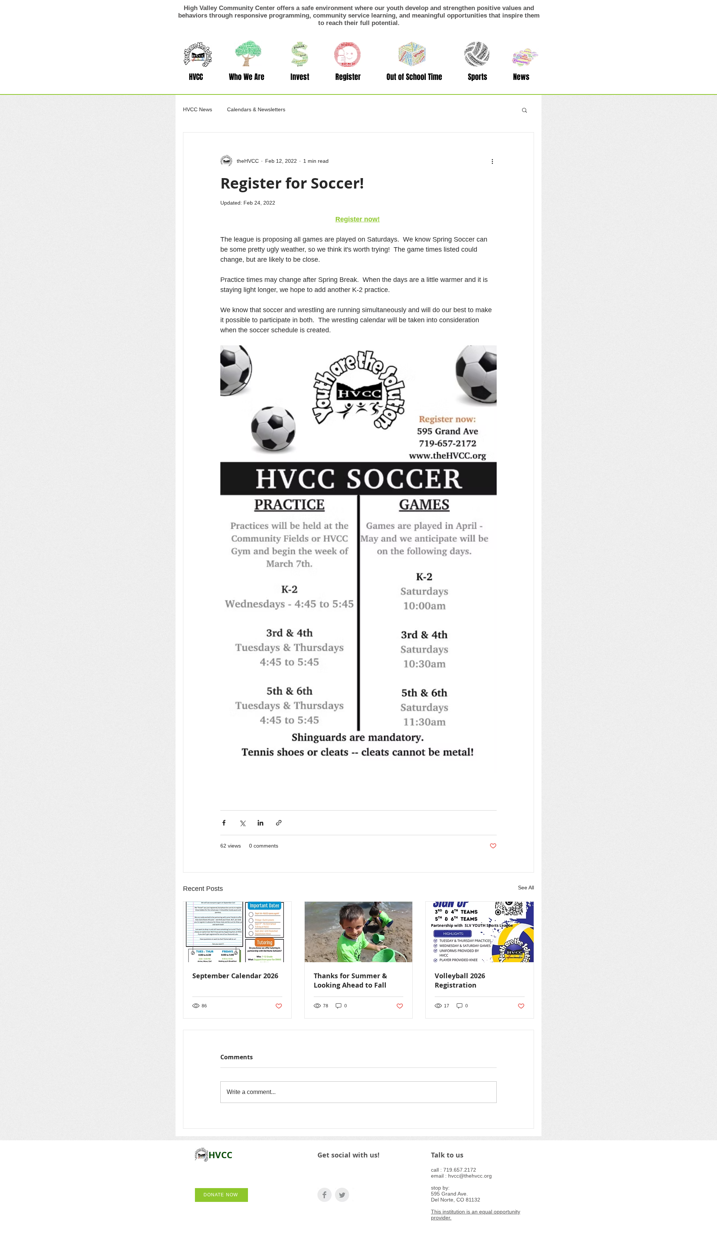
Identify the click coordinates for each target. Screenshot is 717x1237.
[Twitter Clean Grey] (342, 1195)
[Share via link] (278, 822)
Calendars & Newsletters (256, 109)
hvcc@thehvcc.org (470, 1176)
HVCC (220, 1155)
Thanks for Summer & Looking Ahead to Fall (350, 980)
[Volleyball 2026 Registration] (480, 932)
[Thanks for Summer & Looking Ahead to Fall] (359, 932)
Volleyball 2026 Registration (460, 980)
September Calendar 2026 (235, 975)
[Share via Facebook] (223, 822)
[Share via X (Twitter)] (242, 822)
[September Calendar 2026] (237, 932)
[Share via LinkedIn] (260, 822)
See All (526, 888)
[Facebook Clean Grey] (324, 1195)
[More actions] (492, 160)
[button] (246, 77)
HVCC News (197, 109)
